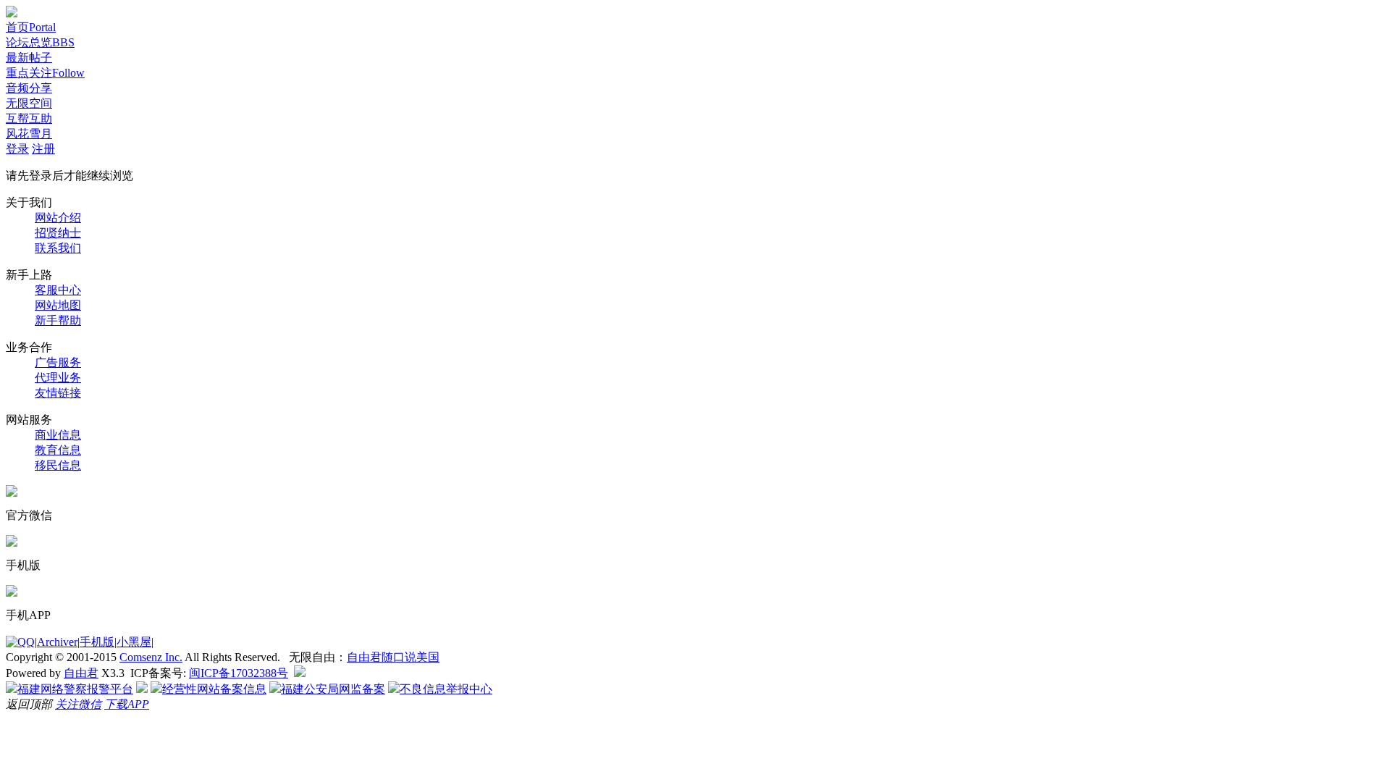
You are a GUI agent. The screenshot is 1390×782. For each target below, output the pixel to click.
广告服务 (58, 362)
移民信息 (58, 465)
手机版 (97, 642)
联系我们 (58, 248)
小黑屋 (134, 642)
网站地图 (58, 305)
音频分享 (29, 88)
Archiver (57, 642)
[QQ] (20, 642)
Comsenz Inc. (150, 657)
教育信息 (58, 450)
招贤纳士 (58, 233)
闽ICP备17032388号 (238, 673)
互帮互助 (29, 118)
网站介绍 (58, 217)
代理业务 (58, 377)
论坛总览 (40, 42)
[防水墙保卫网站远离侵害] (300, 673)
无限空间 (29, 103)
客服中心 (58, 290)
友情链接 (58, 393)
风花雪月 (29, 133)
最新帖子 (29, 57)
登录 (17, 149)
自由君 (81, 673)
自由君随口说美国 (393, 657)
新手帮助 (58, 320)
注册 (43, 149)
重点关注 (45, 73)
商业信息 (58, 435)
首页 (31, 27)
